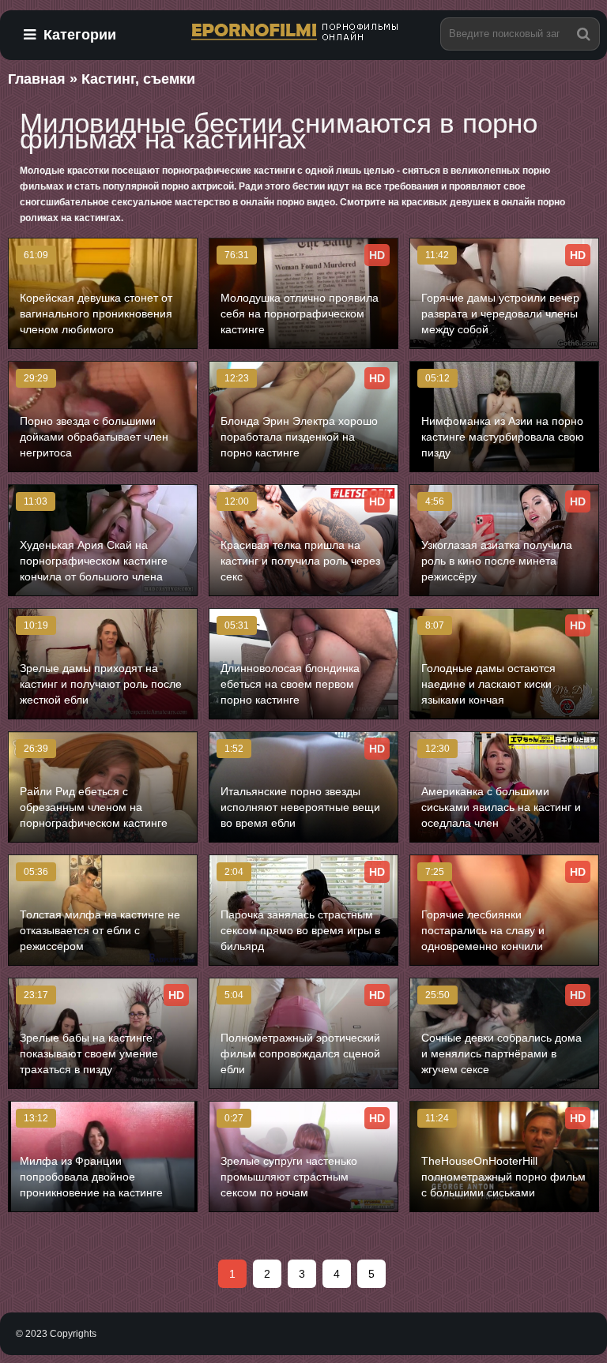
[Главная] (303, 32)
